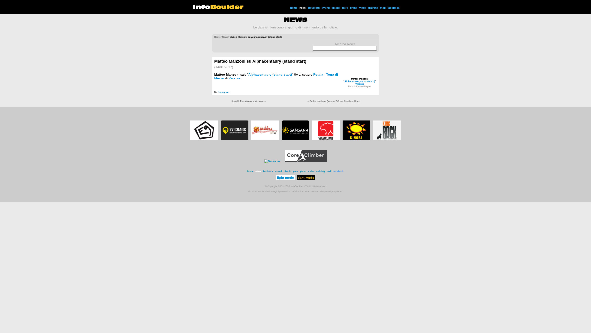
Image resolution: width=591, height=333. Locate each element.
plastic (336, 7)
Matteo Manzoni (359, 78)
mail (383, 7)
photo (353, 7)
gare (345, 7)
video (362, 7)
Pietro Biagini (363, 86)
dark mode (306, 177)
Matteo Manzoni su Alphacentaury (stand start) (260, 61)
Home (217, 37)
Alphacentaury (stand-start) (359, 81)
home (294, 7)
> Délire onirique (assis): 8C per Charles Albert (334, 101)
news (302, 7)
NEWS (296, 19)
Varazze (359, 84)
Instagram (223, 92)
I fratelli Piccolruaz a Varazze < (248, 101)
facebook (393, 7)
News (225, 37)
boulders (314, 7)
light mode (285, 177)
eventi (326, 7)
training (373, 7)
